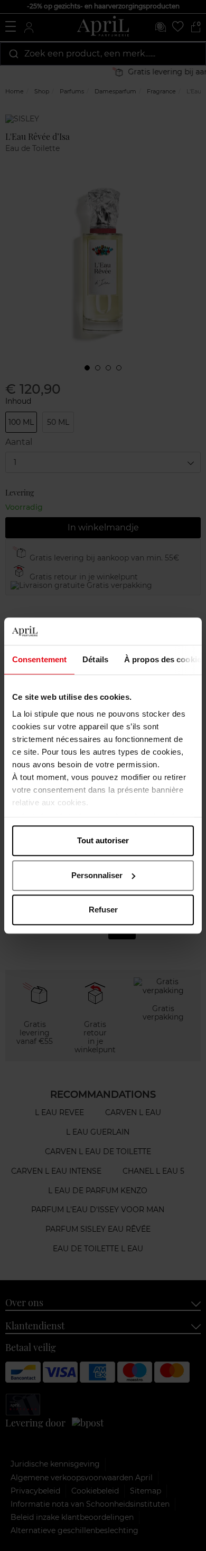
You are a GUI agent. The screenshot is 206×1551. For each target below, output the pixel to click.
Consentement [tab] (39, 659)
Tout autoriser (103, 840)
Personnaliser (97, 875)
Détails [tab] (95, 659)
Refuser (103, 909)
